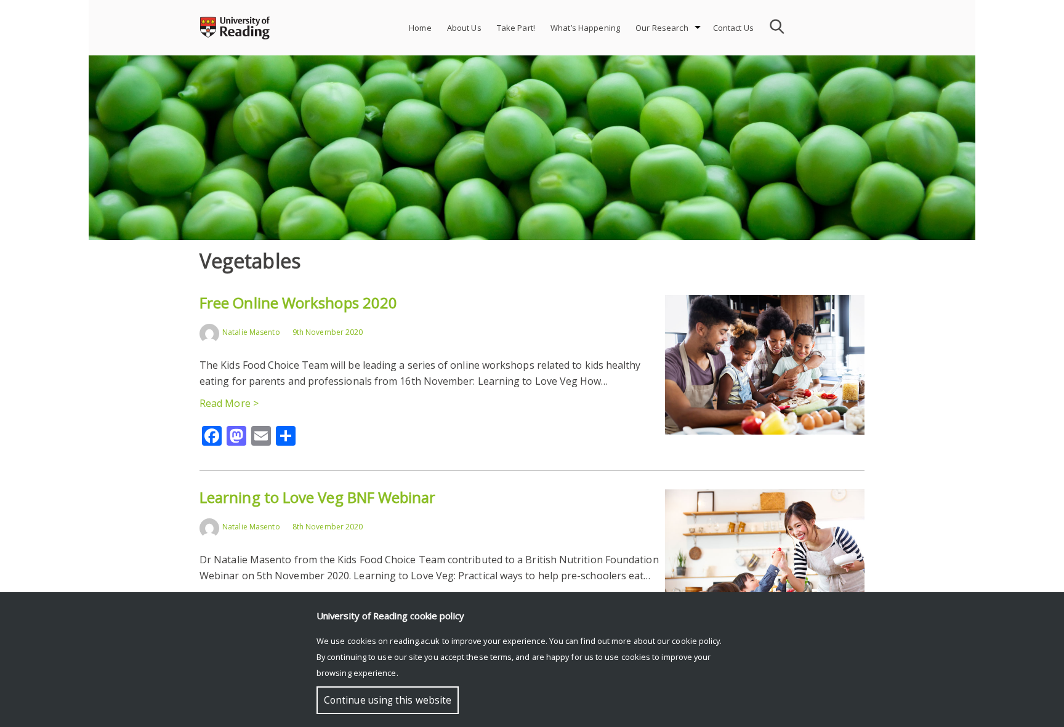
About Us (464, 27)
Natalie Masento (251, 332)
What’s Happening (585, 27)
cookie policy (696, 640)
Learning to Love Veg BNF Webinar (318, 497)
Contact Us (733, 27)
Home (420, 27)
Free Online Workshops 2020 (298, 302)
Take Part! (516, 27)
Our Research (661, 27)
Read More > (229, 403)
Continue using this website (387, 700)
